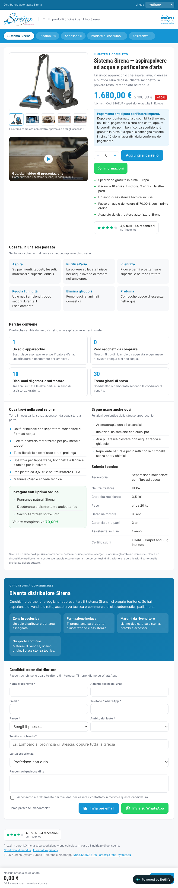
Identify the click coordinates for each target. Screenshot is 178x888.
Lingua (140, 4)
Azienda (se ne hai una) (106, 683)
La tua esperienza (22, 753)
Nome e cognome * (22, 683)
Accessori (73, 36)
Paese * (15, 718)
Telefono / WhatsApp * (105, 701)
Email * (14, 701)
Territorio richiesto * (23, 736)
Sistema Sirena (19, 36)
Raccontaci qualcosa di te (27, 771)
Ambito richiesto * (102, 718)
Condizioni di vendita (17, 850)
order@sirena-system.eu (115, 855)
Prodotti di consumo (107, 36)
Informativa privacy (45, 850)
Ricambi (48, 36)
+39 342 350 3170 (84, 855)
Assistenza (142, 36)
